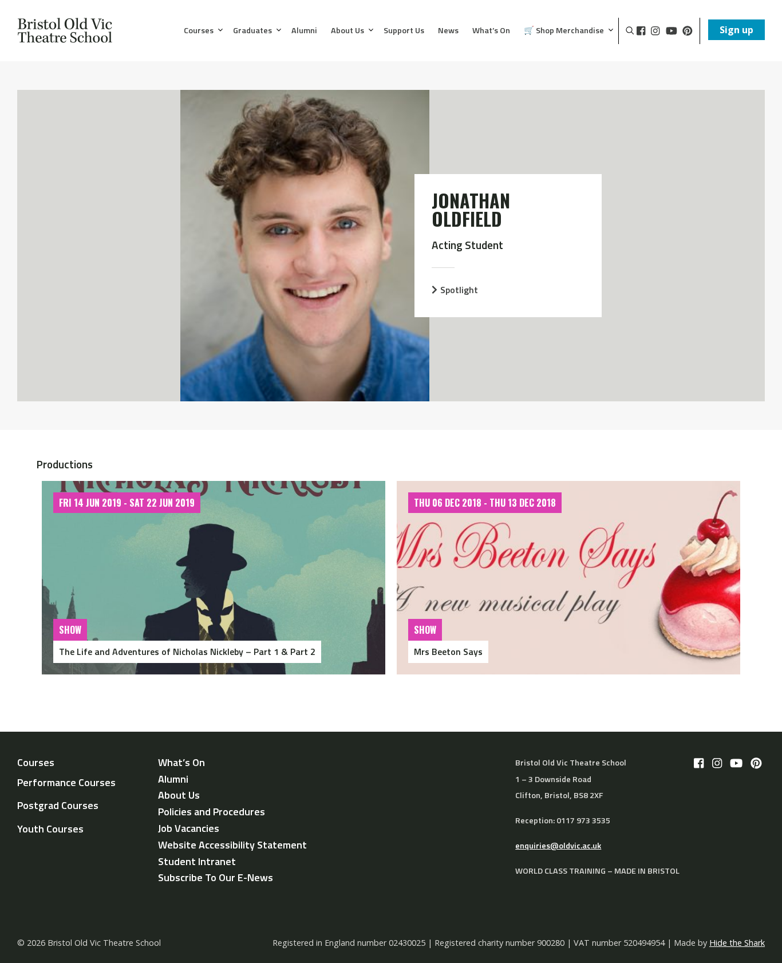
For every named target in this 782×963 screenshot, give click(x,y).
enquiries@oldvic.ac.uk (558, 845)
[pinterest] (687, 31)
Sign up (736, 29)
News (448, 30)
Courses (199, 30)
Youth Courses (50, 828)
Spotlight (459, 290)
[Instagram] (655, 31)
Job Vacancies (188, 828)
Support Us (404, 30)
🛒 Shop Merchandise (564, 30)
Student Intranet (197, 861)
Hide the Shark (737, 942)
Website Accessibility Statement (232, 845)
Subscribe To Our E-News (215, 877)
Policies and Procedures (211, 811)
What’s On (491, 30)
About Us (347, 30)
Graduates (252, 30)
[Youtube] (671, 31)
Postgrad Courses (57, 805)
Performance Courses (66, 782)
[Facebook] (641, 31)
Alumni (304, 30)
